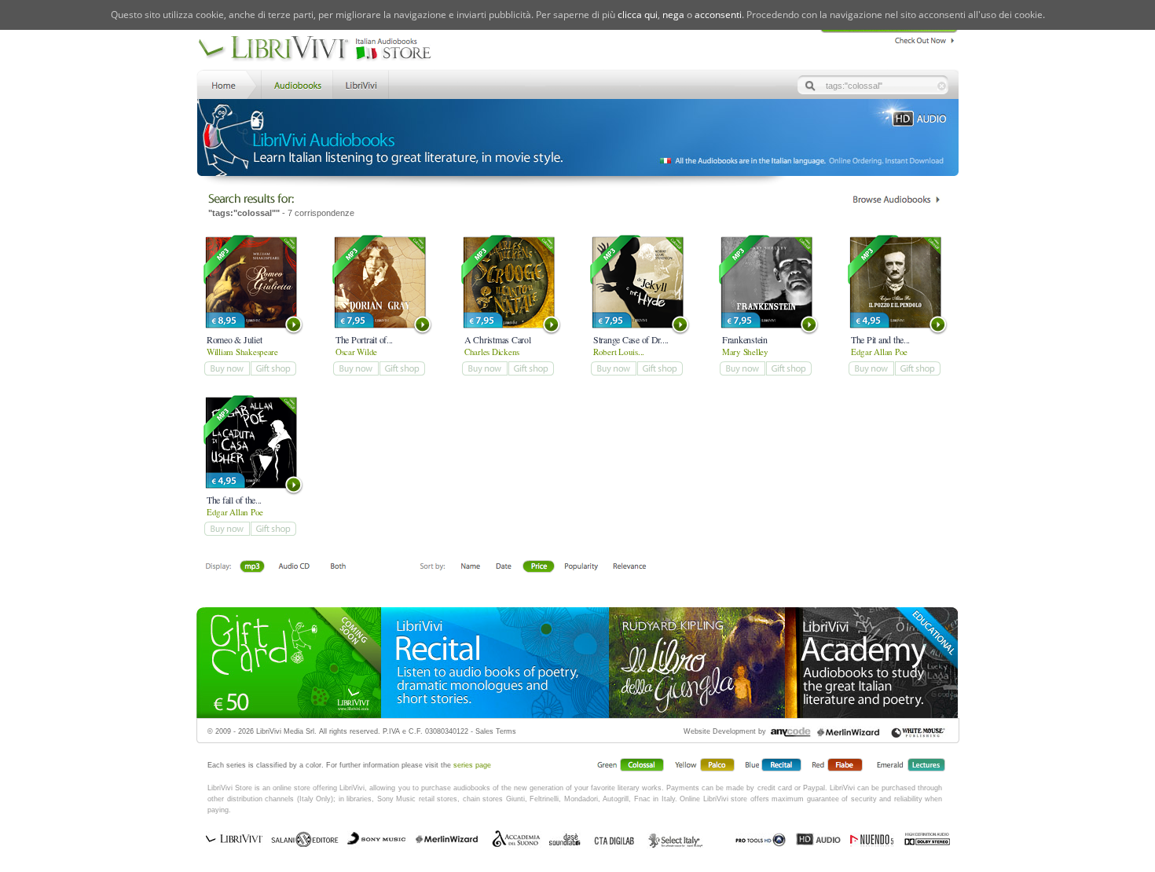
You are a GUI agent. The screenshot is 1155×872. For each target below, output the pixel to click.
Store (295, 83)
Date (504, 567)
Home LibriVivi (227, 83)
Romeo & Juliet (234, 339)
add (227, 368)
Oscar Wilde (356, 351)
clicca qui (638, 14)
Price (539, 567)
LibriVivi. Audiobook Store (321, 49)
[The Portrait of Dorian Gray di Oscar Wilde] (380, 282)
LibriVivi (361, 83)
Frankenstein (745, 339)
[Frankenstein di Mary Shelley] (766, 282)
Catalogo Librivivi (896, 199)
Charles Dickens (491, 351)
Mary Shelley (745, 351)
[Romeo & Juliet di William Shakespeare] (251, 282)
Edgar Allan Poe (879, 351)
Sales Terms (495, 731)
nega (673, 14)
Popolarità (581, 567)
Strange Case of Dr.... (631, 339)
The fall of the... (234, 499)
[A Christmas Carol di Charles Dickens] (508, 282)
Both (342, 567)
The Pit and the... (880, 339)
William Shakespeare (242, 351)
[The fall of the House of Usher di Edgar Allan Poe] (251, 442)
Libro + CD (294, 567)
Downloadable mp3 (252, 567)
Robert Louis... (618, 351)
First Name (471, 567)
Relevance (629, 567)
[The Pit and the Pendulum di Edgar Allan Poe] (895, 282)
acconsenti (718, 14)
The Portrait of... (364, 339)
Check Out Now (920, 38)
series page (472, 765)
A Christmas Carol (497, 339)
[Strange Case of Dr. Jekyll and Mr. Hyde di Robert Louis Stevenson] (637, 282)
